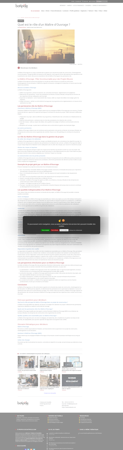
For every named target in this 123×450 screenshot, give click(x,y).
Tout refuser (54, 230)
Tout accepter (45, 230)
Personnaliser (64, 230)
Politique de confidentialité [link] (75, 230)
